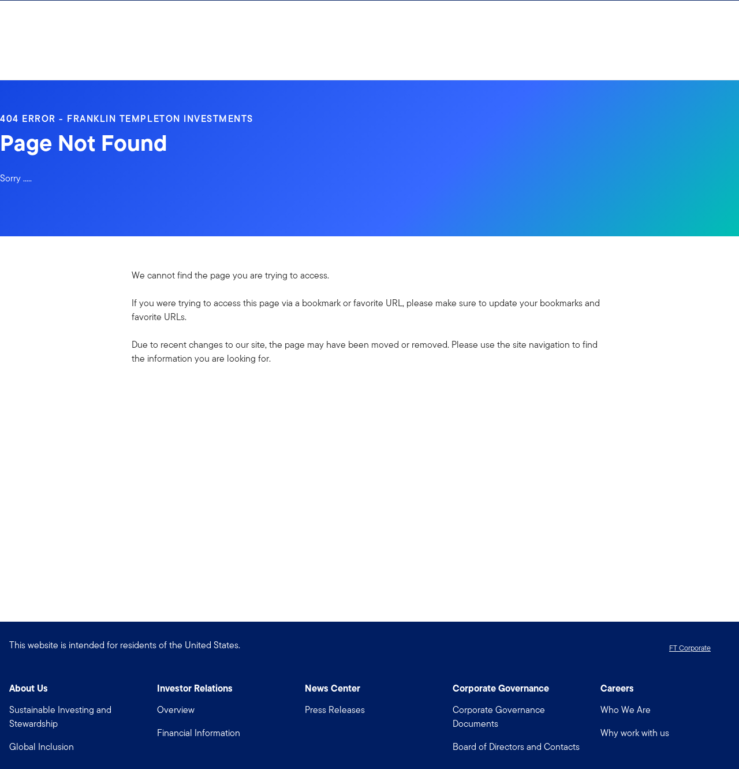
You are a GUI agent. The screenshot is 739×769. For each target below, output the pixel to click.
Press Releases (335, 709)
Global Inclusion (41, 746)
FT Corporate (690, 647)
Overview (176, 709)
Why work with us (634, 733)
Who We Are (625, 709)
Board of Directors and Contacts (516, 746)
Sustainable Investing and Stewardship (60, 716)
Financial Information (198, 733)
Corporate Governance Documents (499, 716)
